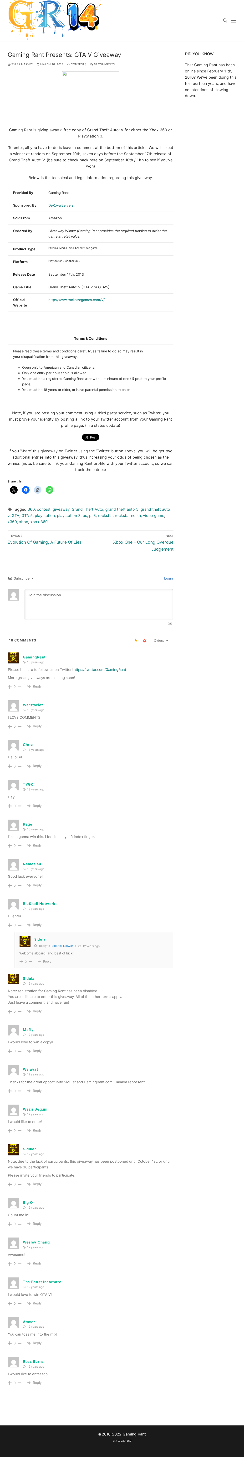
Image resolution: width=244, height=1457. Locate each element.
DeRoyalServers (61, 205)
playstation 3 (69, 515)
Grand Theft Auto (87, 509)
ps (85, 515)
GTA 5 (27, 515)
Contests (78, 64)
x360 (12, 521)
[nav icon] (233, 21)
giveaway (61, 509)
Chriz (28, 744)
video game (153, 515)
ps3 (92, 515)
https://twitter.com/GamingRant (100, 669)
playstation (45, 515)
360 (31, 509)
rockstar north (128, 515)
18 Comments (104, 64)
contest (44, 509)
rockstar (105, 515)
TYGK (28, 784)
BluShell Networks (63, 946)
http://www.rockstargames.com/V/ (76, 300)
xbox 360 (39, 521)
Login (168, 578)
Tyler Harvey (22, 64)
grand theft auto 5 (121, 509)
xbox (23, 521)
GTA (15, 515)
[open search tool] (225, 20)
